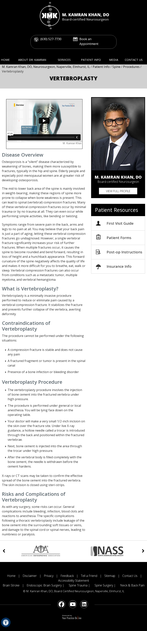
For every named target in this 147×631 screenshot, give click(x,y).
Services (64, 60)
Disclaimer (30, 576)
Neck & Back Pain (132, 585)
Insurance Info (119, 266)
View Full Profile (118, 191)
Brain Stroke (11, 585)
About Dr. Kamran (32, 60)
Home (5, 60)
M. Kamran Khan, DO (118, 176)
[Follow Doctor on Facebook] (61, 604)
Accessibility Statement (73, 580)
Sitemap (109, 576)
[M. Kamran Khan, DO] (73, 15)
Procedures (131, 67)
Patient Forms (119, 237)
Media (113, 60)
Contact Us (134, 60)
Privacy (48, 576)
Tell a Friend (89, 576)
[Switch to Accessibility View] (6, 622)
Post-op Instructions (124, 252)
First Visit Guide (120, 223)
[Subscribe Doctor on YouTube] (73, 604)
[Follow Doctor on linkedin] (84, 604)
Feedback (67, 576)
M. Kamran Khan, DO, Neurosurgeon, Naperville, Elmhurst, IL (46, 67)
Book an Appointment (88, 41)
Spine (116, 67)
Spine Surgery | (105, 585)
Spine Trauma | (79, 585)
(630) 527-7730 (50, 39)
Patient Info (91, 60)
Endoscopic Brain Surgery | (46, 585)
